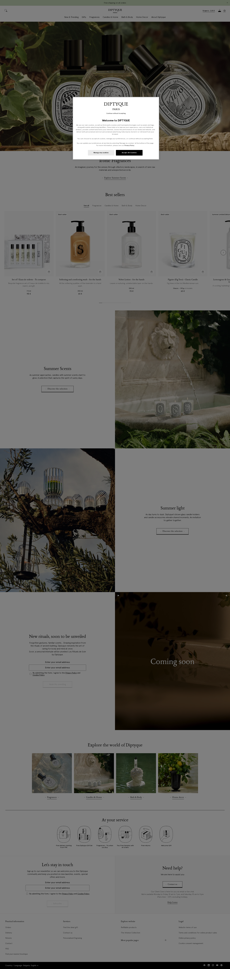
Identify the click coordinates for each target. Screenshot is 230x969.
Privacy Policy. (129, 145)
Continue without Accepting (116, 113)
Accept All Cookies (129, 153)
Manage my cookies (101, 153)
